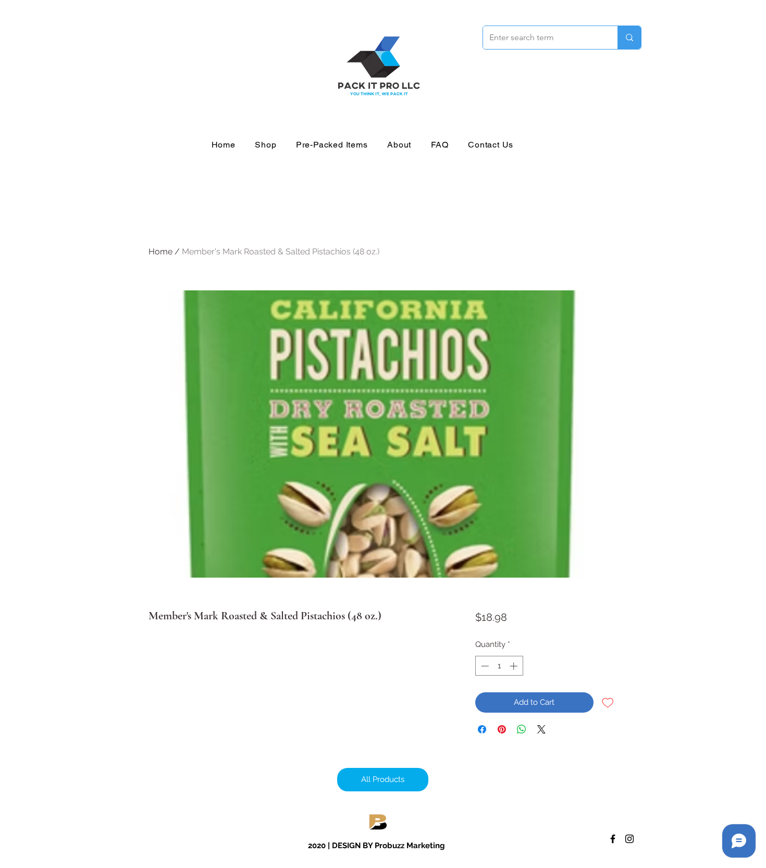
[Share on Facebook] (482, 729)
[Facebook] (613, 839)
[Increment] (515, 666)
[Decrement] (484, 666)
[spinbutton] (499, 666)
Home (160, 251)
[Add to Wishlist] (608, 702)
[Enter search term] (629, 37)
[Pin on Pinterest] (502, 729)
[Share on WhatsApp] (521, 729)
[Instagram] (629, 839)
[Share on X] (541, 729)
